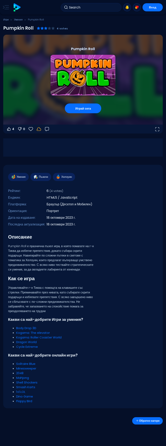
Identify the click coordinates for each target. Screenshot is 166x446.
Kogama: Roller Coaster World (39, 337)
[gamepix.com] (17, 7)
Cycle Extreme (27, 347)
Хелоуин (66, 177)
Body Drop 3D (26, 328)
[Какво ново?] (127, 7)
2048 (19, 373)
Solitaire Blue (25, 364)
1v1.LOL (20, 392)
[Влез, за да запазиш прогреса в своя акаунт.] (38, 129)
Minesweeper (26, 368)
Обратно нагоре (149, 421)
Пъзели (43, 177)
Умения (18, 19)
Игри (6, 19)
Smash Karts (25, 387)
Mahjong (22, 378)
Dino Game (24, 396)
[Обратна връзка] (47, 129)
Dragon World (26, 342)
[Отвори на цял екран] (157, 129)
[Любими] (137, 7)
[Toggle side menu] (5, 7)
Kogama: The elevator (33, 333)
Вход (152, 7)
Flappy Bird (24, 401)
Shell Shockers (26, 382)
